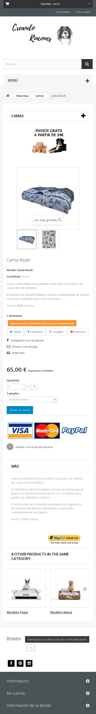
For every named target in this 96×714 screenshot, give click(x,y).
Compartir (36, 332)
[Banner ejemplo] (48, 143)
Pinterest (79, 332)
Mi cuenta (16, 693)
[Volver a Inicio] (8, 96)
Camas (39, 96)
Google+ (58, 332)
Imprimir (18, 353)
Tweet (16, 332)
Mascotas (23, 96)
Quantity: (13, 380)
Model (11, 270)
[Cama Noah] (27, 239)
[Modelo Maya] (69, 588)
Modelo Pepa (17, 612)
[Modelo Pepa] (26, 588)
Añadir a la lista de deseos (34, 447)
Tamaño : (14, 393)
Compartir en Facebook (27, 340)
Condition (14, 276)
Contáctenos (63, 12)
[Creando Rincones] (48, 37)
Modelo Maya (61, 612)
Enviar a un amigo (25, 347)
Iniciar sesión (83, 12)
